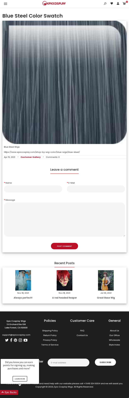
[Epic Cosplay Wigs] (54, 3)
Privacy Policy (50, 340)
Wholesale (114, 340)
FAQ (82, 330)
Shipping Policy (50, 330)
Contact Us (82, 335)
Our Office (114, 335)
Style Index (114, 344)
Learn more (20, 379)
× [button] (37, 356)
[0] (124, 4)
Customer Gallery (31, 157)
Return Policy (49, 335)
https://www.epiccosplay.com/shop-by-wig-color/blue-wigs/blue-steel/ (42, 152)
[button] (23, 392)
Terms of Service (50, 344)
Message (10, 199)
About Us (114, 330)
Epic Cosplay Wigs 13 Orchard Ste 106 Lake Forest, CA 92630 (16, 324)
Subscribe (105, 362)
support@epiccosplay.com (16, 334)
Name (9, 182)
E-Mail (71, 182)
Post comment (64, 246)
